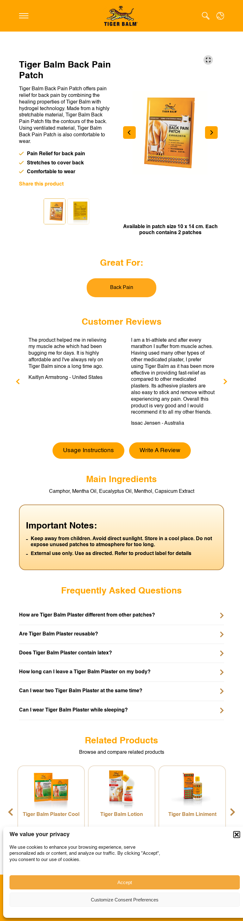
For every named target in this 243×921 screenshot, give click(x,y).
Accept (124, 882)
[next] (225, 382)
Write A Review (160, 450)
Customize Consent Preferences (125, 899)
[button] (237, 834)
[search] (205, 16)
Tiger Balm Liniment (189, 814)
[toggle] (23, 15)
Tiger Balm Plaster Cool (48, 814)
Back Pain (121, 287)
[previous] (18, 382)
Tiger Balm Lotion (118, 814)
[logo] (121, 16)
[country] (220, 16)
